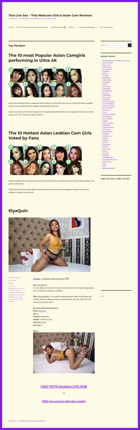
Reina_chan (106, 65)
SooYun (104, 151)
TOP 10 (71, 27)
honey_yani (106, 97)
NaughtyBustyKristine (109, 160)
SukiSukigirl (106, 95)
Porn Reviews (102, 296)
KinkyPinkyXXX (107, 132)
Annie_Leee (106, 149)
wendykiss (105, 155)
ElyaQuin (18, 210)
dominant (20, 292)
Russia (11, 299)
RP (21, 297)
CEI (20, 290)
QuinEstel (105, 153)
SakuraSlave (106, 129)
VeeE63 (104, 84)
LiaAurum (105, 140)
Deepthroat (12, 292)
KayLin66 (105, 147)
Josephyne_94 (107, 136)
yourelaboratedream (109, 114)
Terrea (104, 112)
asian (14, 286)
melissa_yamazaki (108, 106)
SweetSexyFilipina (108, 104)
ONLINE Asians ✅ (58, 27)
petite (23, 295)
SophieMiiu (106, 99)
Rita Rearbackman (15, 277)
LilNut (104, 164)
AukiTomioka (106, 80)
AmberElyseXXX (107, 157)
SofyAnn (105, 138)
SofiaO (104, 166)
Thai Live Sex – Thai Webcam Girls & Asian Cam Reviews (50, 15)
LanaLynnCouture (108, 127)
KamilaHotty (106, 145)
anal (10, 286)
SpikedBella (106, 125)
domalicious (106, 110)
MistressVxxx (107, 162)
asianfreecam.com (15, 288)
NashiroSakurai (107, 119)
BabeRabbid (106, 82)
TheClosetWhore (107, 108)
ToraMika (105, 76)
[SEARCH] (129, 45)
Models (11, 283)
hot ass (17, 295)
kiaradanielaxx (107, 91)
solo (21, 299)
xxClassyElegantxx (108, 168)
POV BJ (11, 297)
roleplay (17, 297)
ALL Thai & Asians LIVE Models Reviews (32, 27)
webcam (11, 301)
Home (11, 27)
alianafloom (106, 86)
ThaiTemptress (107, 117)
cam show (14, 290)
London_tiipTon (107, 123)
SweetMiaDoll (106, 69)
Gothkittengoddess (108, 101)
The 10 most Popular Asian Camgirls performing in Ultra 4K (47, 58)
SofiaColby (105, 134)
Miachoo (105, 74)
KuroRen (105, 142)
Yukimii (104, 121)
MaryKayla (105, 71)
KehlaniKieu (106, 78)
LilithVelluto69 (107, 67)
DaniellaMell (106, 89)
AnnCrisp (105, 93)
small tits (16, 299)
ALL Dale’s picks (106, 27)
